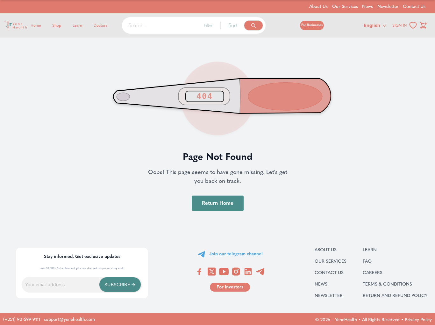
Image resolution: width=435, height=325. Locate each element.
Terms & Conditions (395, 284)
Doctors (100, 25)
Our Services (345, 6)
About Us (318, 6)
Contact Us (414, 6)
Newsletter (388, 6)
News (367, 6)
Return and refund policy (395, 295)
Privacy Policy (418, 319)
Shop (56, 25)
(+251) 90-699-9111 (21, 319)
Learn (77, 25)
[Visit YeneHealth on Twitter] (212, 271)
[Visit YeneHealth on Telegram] (260, 271)
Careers (381, 272)
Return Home (217, 203)
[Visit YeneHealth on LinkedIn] (248, 271)
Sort (233, 25)
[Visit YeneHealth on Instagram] (236, 271)
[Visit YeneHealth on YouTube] (224, 271)
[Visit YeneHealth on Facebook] (199, 271)
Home (36, 25)
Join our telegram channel (236, 254)
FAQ (375, 261)
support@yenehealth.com (69, 319)
